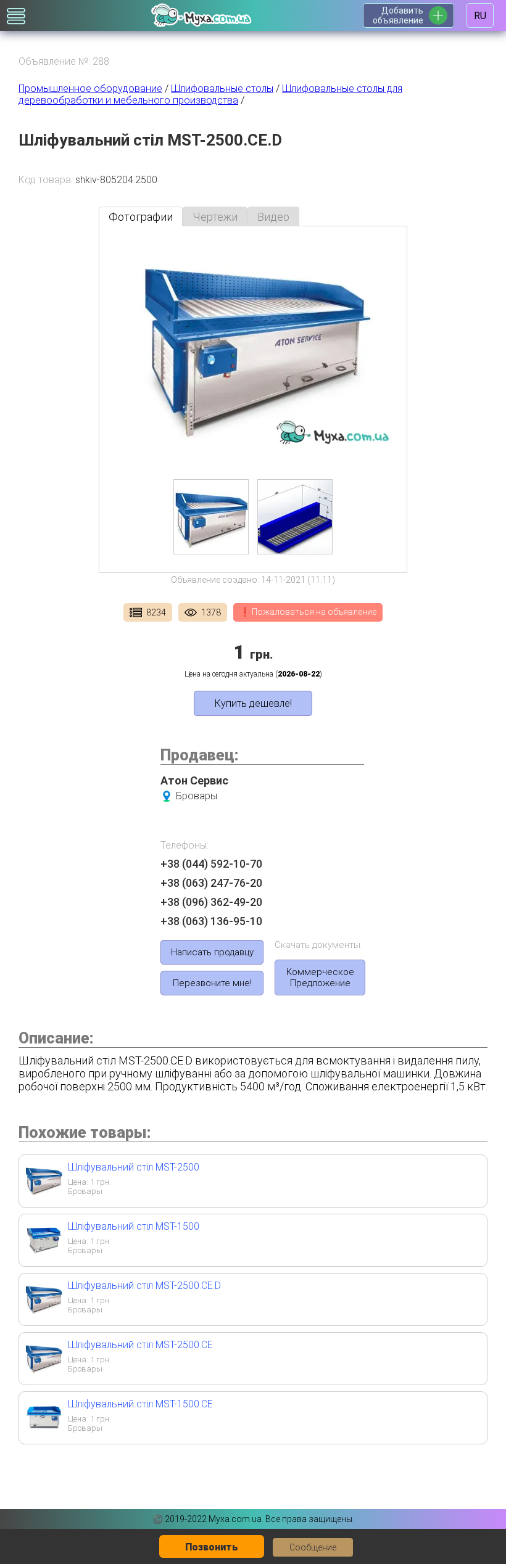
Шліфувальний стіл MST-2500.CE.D (144, 1285)
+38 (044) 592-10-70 (211, 863)
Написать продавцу (212, 952)
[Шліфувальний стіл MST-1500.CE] (43, 1431)
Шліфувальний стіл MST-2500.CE (140, 1345)
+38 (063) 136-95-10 (211, 921)
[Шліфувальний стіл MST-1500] (43, 1253)
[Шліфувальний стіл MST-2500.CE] (43, 1371)
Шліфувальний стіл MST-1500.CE (140, 1404)
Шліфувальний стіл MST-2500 (133, 1167)
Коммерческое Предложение (320, 977)
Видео (273, 216)
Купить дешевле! (253, 703)
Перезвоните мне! (212, 983)
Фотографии (141, 216)
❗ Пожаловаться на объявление (307, 612)
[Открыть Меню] (16, 16)
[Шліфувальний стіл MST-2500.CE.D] (43, 1312)
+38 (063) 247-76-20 (211, 882)
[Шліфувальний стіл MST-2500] (43, 1194)
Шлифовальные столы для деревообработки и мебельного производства (210, 94)
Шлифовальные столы (222, 88)
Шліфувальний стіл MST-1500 (133, 1226)
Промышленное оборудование (90, 88)
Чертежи (215, 216)
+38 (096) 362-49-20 (211, 901)
